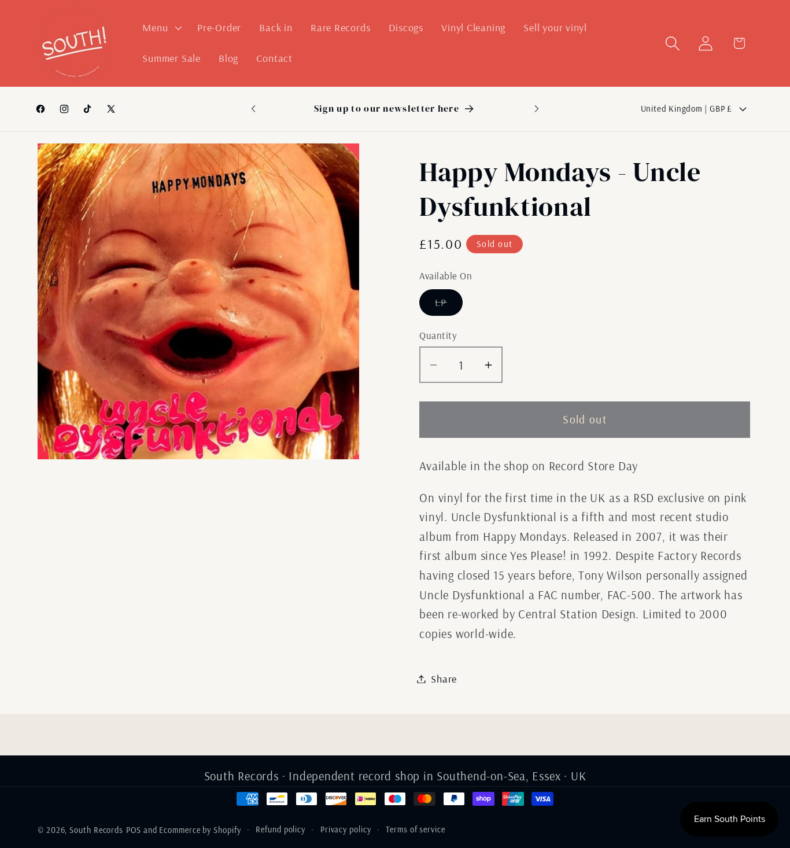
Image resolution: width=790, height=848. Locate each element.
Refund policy (280, 829)
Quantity (438, 335)
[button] (161, 27)
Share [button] (444, 678)
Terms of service (415, 829)
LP (449, 305)
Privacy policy (345, 829)
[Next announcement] (536, 108)
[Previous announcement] (253, 108)
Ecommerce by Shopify (200, 830)
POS (133, 830)
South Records (96, 830)
